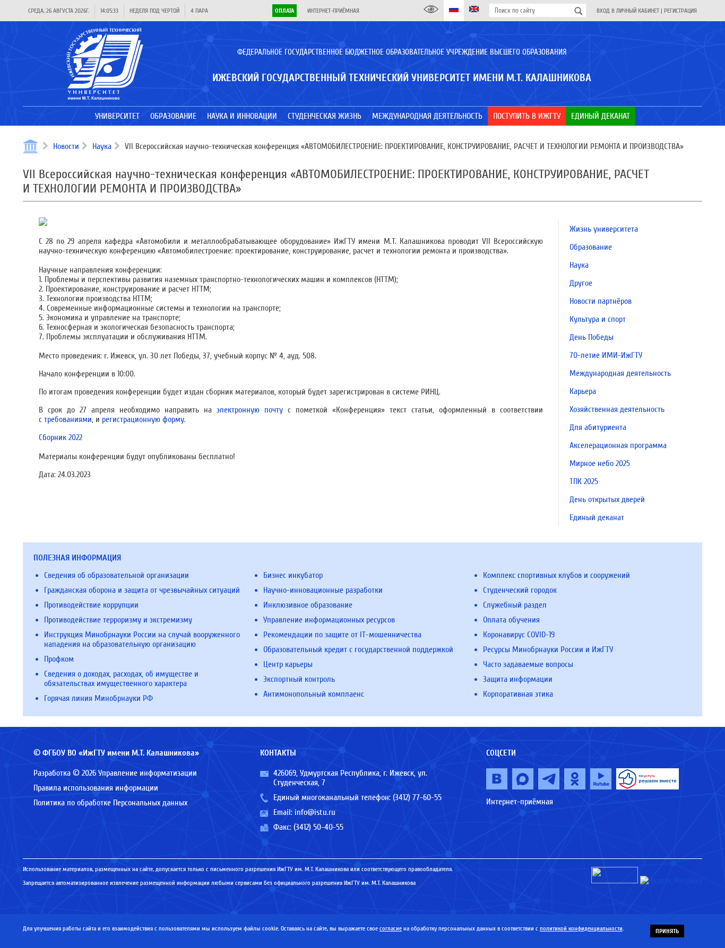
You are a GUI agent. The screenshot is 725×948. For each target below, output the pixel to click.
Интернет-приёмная (333, 10)
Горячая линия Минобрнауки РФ (98, 698)
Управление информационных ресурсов (329, 620)
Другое (580, 283)
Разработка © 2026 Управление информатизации (115, 773)
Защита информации (518, 679)
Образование (590, 247)
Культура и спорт (597, 319)
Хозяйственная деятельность (616, 409)
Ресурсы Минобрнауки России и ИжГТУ (548, 649)
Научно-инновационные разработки (323, 590)
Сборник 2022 (60, 437)
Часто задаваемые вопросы (528, 664)
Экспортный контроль (299, 679)
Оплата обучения (511, 620)
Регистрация (680, 10)
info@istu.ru (315, 812)
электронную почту (250, 410)
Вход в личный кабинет (628, 10)
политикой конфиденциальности (581, 928)
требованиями (68, 419)
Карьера (582, 391)
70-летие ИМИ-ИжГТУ (605, 355)
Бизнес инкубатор (293, 575)
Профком (59, 659)
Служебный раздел (515, 605)
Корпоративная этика (518, 694)
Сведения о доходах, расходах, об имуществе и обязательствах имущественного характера (121, 678)
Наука (101, 146)
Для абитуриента (597, 427)
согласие (390, 928)
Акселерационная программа (618, 445)
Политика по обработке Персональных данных (110, 802)
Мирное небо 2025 (599, 463)
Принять (667, 931)
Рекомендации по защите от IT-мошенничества (342, 634)
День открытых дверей (607, 499)
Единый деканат (596, 517)
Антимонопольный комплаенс (313, 694)
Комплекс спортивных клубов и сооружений (556, 575)
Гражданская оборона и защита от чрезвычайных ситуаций (142, 590)
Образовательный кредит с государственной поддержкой (358, 649)
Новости (66, 146)
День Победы (591, 337)
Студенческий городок (520, 590)
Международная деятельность (620, 373)
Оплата (284, 10)
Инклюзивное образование (307, 605)
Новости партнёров (600, 301)
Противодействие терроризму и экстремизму (118, 620)
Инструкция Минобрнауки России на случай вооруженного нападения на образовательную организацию (142, 639)
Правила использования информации (95, 788)
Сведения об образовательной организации (116, 575)
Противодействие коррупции (91, 605)
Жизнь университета (603, 229)
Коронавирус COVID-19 (519, 634)
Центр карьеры (288, 664)
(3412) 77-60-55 (417, 797)
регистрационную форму (143, 419)
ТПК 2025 (583, 481)
